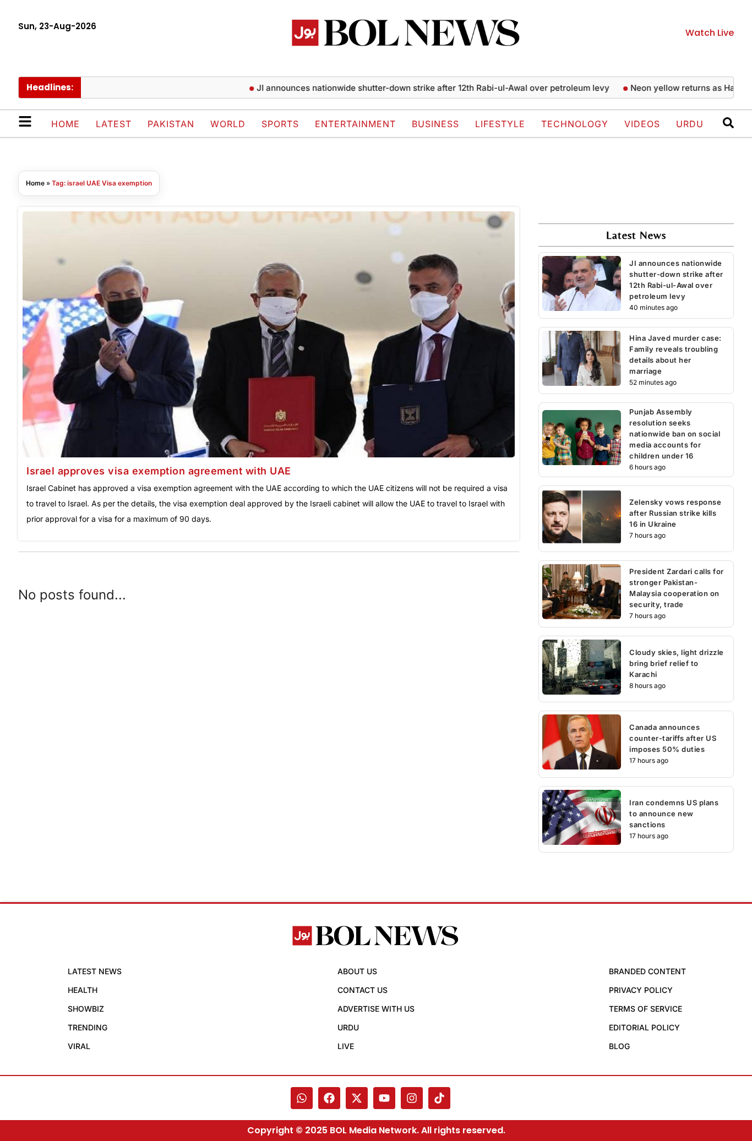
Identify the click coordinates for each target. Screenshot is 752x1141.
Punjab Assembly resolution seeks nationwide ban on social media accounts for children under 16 (674, 433)
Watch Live (709, 32)
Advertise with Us (376, 1008)
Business (435, 123)
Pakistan (171, 123)
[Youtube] (384, 1098)
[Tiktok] (439, 1098)
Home (65, 123)
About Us (357, 971)
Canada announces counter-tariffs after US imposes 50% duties (672, 738)
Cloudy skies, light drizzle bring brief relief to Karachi (676, 663)
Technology (574, 123)
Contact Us (362, 990)
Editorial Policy (644, 1027)
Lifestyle (500, 123)
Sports (280, 123)
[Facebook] (329, 1098)
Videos (642, 123)
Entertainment (355, 123)
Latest (114, 123)
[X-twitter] (357, 1098)
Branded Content (647, 971)
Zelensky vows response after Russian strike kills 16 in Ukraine (675, 513)
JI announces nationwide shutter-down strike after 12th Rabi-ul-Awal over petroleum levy (412, 88)
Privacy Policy (641, 990)
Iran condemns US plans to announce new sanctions (673, 813)
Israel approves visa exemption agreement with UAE (158, 471)
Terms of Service (645, 1008)
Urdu (690, 123)
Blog (619, 1046)
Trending (87, 1027)
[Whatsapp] (302, 1098)
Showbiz (86, 1008)
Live (345, 1046)
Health (82, 990)
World (228, 123)
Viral (79, 1046)
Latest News (95, 971)
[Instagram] (412, 1098)
